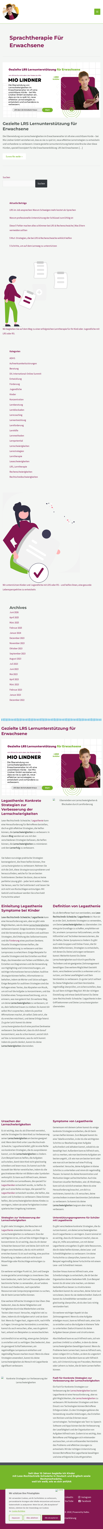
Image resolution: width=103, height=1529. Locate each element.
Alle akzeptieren (51, 1518)
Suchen (6, 177)
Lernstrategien (17, 451)
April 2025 (14, 617)
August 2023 (15, 658)
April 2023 (14, 679)
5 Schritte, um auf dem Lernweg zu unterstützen (33, 245)
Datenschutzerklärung (65, 1518)
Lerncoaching (16, 415)
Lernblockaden (17, 409)
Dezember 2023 (17, 638)
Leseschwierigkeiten (19, 461)
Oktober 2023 (16, 648)
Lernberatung (16, 404)
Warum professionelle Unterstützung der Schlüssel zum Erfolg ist (41, 217)
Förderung (15, 384)
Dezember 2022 (17, 699)
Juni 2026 (14, 612)
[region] (34, 1506)
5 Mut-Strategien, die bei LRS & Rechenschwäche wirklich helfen (41, 238)
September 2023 (17, 653)
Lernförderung (17, 425)
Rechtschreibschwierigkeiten (24, 476)
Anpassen (16, 1518)
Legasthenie (37, 820)
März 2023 (14, 684)
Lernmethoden (17, 435)
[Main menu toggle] (97, 12)
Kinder (13, 394)
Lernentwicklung (18, 420)
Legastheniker (8, 1185)
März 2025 (14, 622)
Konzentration (16, 399)
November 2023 (17, 643)
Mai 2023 (14, 674)
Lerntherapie (16, 456)
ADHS (12, 358)
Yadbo (86, 1512)
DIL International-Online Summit (25, 373)
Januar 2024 (15, 632)
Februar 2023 (16, 689)
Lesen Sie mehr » (15, 155)
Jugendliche (16, 389)
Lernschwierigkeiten (19, 446)
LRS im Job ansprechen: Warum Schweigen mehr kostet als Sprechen (43, 210)
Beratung (14, 368)
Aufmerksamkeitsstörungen (23, 363)
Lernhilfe (14, 430)
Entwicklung (16, 378)
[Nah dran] (59, 1490)
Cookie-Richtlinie (18, 1511)
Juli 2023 (14, 663)
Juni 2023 (14, 669)
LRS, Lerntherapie (18, 466)
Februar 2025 (16, 627)
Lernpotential (16, 440)
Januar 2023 (15, 694)
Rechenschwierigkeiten (21, 471)
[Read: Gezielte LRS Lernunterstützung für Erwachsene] (51, 89)
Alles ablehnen (32, 1518)
